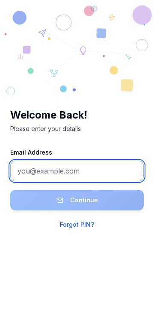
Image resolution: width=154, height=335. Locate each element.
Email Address (31, 152)
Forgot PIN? (77, 224)
